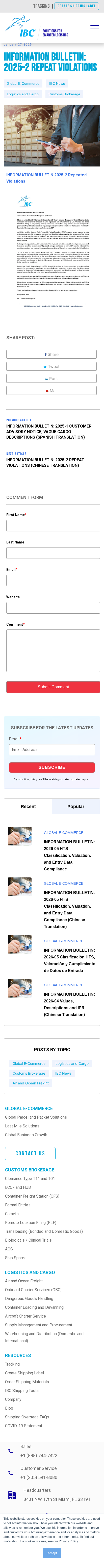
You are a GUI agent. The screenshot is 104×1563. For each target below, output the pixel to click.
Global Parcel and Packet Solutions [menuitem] (36, 1117)
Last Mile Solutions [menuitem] (22, 1126)
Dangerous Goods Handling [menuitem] (29, 1298)
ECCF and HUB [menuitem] (18, 1187)
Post (53, 378)
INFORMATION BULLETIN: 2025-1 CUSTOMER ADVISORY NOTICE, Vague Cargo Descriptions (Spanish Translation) (48, 432)
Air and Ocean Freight (31, 1083)
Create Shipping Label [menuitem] (24, 1373)
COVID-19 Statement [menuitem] (23, 1425)
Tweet (54, 366)
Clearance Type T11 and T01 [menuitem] (30, 1178)
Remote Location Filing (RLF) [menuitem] (30, 1222)
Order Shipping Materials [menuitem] (27, 1381)
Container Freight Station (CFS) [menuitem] (32, 1196)
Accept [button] (52, 1553)
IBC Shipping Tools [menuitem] (22, 1390)
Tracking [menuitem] (12, 1364)
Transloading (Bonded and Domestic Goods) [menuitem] (44, 1231)
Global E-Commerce (23, 83)
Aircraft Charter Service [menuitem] (25, 1316)
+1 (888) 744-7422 (38, 1455)
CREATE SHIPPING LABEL (77, 6)
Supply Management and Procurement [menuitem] (38, 1325)
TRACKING (41, 6)
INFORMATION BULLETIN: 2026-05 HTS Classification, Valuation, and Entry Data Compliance (69, 855)
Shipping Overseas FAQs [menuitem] (27, 1417)
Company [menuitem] (13, 1399)
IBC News (57, 83)
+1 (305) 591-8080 (38, 1477)
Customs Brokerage (64, 94)
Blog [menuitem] (9, 1408)
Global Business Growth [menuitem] (26, 1134)
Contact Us (30, 1153)
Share (53, 354)
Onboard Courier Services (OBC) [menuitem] (33, 1289)
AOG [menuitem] (9, 1249)
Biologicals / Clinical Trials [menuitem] (28, 1240)
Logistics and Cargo (23, 94)
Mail (54, 390)
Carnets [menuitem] (12, 1213)
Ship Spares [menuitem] (16, 1257)
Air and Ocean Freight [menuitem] (24, 1281)
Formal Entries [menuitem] (18, 1205)
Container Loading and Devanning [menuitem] (34, 1307)
